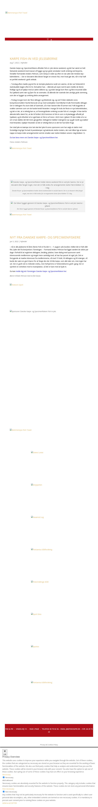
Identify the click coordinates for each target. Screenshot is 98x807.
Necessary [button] (6, 774)
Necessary (9, 777)
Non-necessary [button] (8, 789)
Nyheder (24, 63)
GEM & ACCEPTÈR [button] (9, 803)
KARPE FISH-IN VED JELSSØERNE (33, 58)
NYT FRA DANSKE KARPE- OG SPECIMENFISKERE (45, 237)
